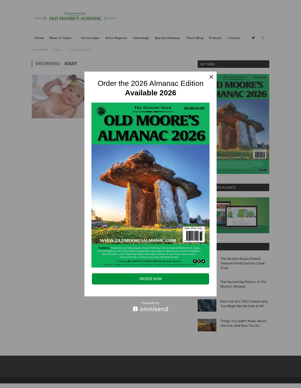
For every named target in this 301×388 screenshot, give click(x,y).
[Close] (211, 77)
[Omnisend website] (150, 306)
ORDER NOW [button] (150, 279)
